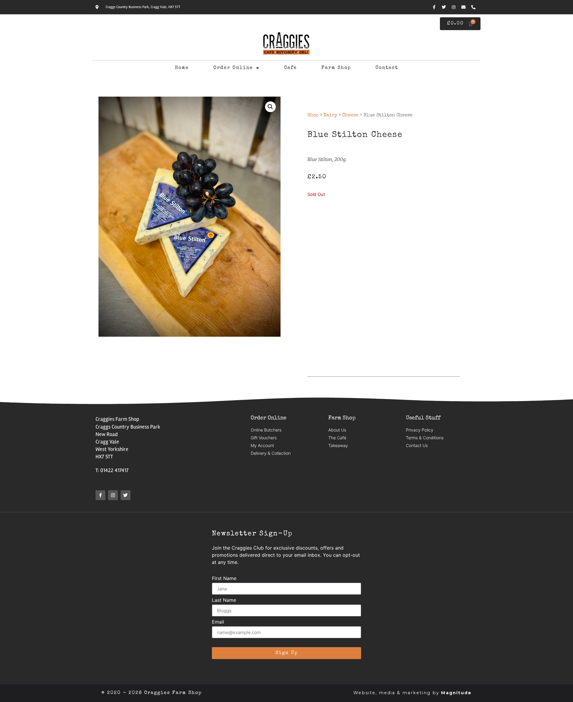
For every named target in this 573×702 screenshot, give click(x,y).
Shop (312, 115)
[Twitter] (444, 7)
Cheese (350, 115)
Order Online (233, 68)
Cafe (290, 68)
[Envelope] (463, 7)
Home (182, 68)
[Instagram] (453, 7)
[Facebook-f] (434, 7)
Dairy (330, 115)
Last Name (224, 600)
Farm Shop (336, 68)
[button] (270, 106)
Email (218, 622)
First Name (224, 578)
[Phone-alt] (473, 7)
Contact (386, 68)
